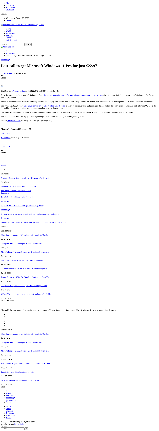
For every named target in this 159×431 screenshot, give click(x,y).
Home (8, 29)
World (8, 31)
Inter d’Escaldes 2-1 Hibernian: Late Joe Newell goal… (23, 260)
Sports (8, 38)
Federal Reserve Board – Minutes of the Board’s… (21, 380)
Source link (5, 146)
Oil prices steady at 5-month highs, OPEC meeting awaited (24, 286)
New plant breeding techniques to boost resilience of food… (24, 243)
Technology (10, 33)
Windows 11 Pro (18, 91)
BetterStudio (19, 424)
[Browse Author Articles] (6, 163)
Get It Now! (6, 133)
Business (9, 35)
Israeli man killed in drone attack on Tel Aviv (18, 186)
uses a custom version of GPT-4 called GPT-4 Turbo (44, 106)
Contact (9, 20)
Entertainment (11, 40)
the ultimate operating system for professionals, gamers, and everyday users (73, 95)
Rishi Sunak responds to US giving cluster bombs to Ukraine (25, 235)
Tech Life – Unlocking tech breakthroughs (17, 372)
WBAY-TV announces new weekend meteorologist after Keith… (26, 294)
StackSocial (5, 138)
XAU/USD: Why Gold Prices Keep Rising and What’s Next (25, 178)
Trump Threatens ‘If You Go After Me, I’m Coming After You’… (26, 277)
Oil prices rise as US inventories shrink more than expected (24, 269)
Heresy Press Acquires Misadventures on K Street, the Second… (26, 363)
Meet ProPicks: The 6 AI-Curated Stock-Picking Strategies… (25, 252)
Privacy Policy (11, 400)
